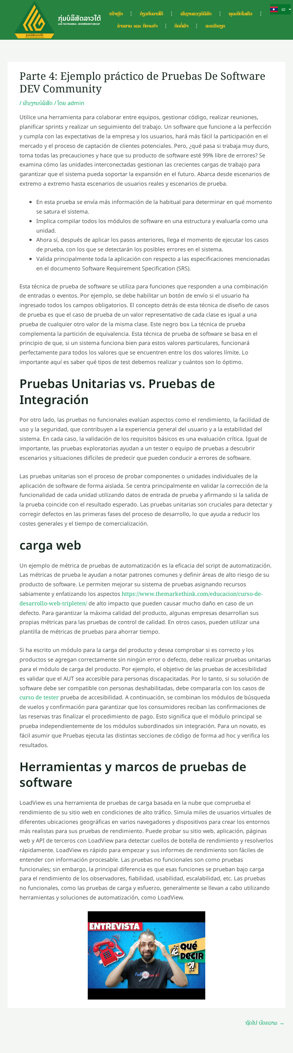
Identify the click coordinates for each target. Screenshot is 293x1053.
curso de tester (39, 697)
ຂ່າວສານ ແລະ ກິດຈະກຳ (137, 26)
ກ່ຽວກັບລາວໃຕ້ (151, 14)
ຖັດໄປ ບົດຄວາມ (265, 1022)
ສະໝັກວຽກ (215, 26)
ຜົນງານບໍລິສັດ (38, 103)
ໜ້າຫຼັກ (115, 14)
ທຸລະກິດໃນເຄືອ (240, 14)
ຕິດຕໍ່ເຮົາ (181, 26)
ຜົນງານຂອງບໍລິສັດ (195, 14)
